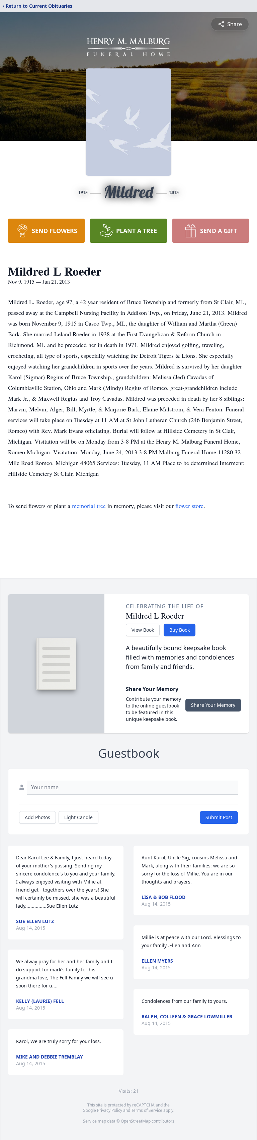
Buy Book (179, 630)
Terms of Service (146, 1110)
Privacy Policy (109, 1110)
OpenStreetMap (136, 1121)
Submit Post (218, 817)
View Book (143, 630)
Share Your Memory (213, 705)
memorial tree (89, 506)
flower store (189, 506)
